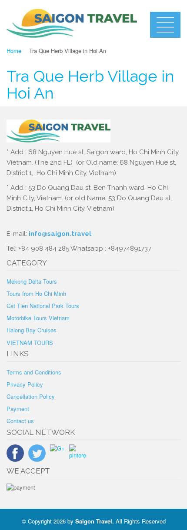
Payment (18, 408)
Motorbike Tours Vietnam (38, 318)
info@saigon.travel (59, 234)
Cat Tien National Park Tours (43, 305)
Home (14, 50)
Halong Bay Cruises (32, 330)
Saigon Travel (93, 521)
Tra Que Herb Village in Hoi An (90, 85)
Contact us (20, 421)
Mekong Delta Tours (32, 281)
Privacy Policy (25, 384)
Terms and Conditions (34, 372)
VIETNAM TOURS (30, 342)
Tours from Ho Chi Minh (36, 293)
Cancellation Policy (31, 396)
